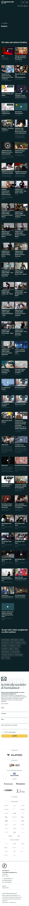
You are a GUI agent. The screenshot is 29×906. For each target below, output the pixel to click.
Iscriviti (14, 736)
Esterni (16, 648)
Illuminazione (5, 642)
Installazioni (4, 645)
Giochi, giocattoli (15, 651)
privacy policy (12, 732)
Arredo (11, 642)
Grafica (21, 639)
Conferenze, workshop (7, 654)
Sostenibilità (5, 648)
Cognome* (3, 713)
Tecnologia (12, 645)
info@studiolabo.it (8, 880)
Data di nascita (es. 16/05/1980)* (9, 725)
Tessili (7, 657)
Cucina (18, 645)
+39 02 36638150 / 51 (8, 878)
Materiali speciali (6, 651)
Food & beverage (18, 654)
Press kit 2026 (5, 887)
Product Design (5, 639)
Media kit (4, 886)
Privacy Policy (5, 902)
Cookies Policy (12, 902)
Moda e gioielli (14, 639)
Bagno (11, 648)
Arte (24, 642)
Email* (2, 719)
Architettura (18, 642)
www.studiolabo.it (8, 882)
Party (3, 657)
